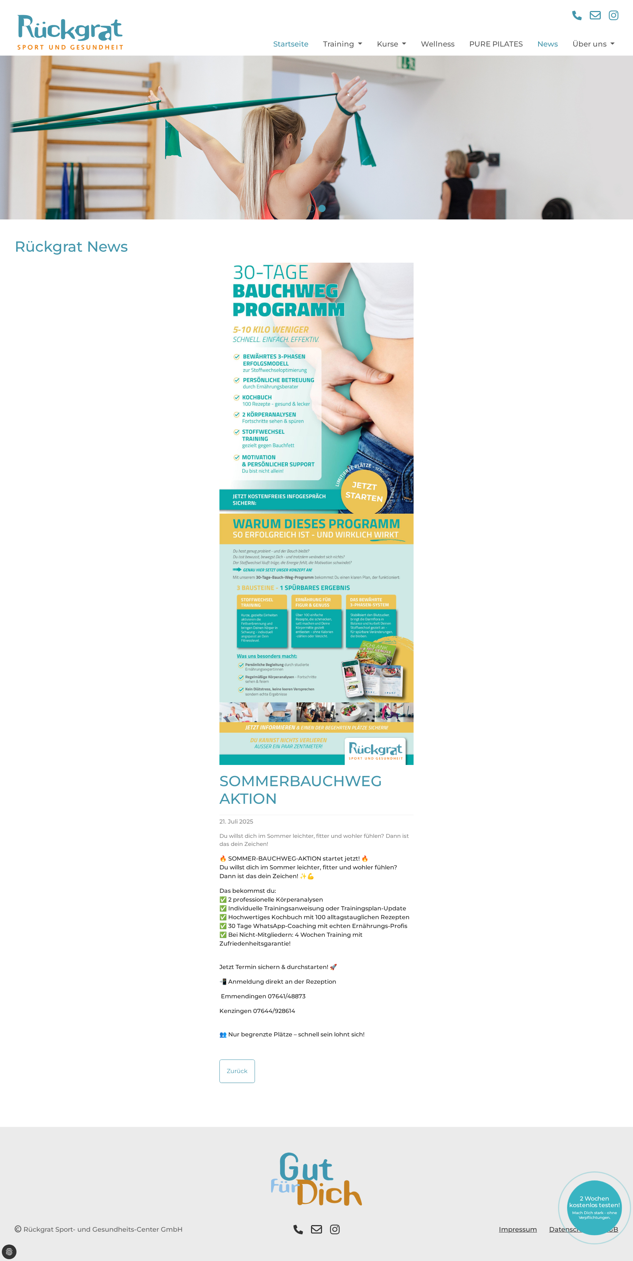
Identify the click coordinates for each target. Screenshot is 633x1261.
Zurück (237, 1071)
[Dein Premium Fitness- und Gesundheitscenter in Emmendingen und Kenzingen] (70, 32)
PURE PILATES (496, 44)
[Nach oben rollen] (617, 1245)
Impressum (518, 1229)
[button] (577, 16)
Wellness (438, 44)
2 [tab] (322, 208)
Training (339, 44)
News (547, 44)
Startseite (290, 44)
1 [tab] (311, 208)
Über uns (590, 44)
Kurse (388, 44)
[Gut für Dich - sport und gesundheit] (316, 1179)
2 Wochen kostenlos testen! (594, 1207)
